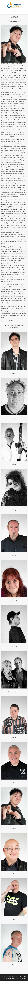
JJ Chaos (14, 646)
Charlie (14, 418)
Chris (14, 464)
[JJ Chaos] (14, 642)
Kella (14, 737)
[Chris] (14, 460)
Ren (14, 874)
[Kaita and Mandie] (14, 688)
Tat (14, 919)
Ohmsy (14, 828)
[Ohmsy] (14, 824)
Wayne (14, 965)
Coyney (14, 555)
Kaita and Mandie (14, 692)
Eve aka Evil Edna (14, 600)
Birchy (14, 373)
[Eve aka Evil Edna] (14, 597)
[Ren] (14, 870)
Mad (14, 783)
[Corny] (14, 506)
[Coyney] (14, 551)
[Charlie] (14, 415)
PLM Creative (22, 978)
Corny (14, 509)
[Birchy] (14, 369)
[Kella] (14, 733)
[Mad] (14, 779)
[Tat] (14, 916)
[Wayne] (14, 961)
